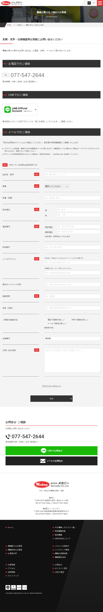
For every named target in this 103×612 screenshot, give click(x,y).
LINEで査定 (59, 572)
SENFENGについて (62, 539)
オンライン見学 (61, 568)
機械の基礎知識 (61, 553)
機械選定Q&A (60, 557)
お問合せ (58, 565)
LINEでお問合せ (55, 451)
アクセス (11, 568)
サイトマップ (13, 576)
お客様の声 (12, 553)
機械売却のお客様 (15, 550)
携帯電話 (49, 232)
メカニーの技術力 (62, 546)
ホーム (10, 527)
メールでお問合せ (55, 461)
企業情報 (11, 565)
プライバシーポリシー (51, 386)
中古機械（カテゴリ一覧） (65, 527)
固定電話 (49, 227)
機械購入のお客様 (15, 546)
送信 (51, 399)
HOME (9, 25)
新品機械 (58, 535)
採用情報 (11, 572)
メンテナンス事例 (62, 550)
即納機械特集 (60, 531)
